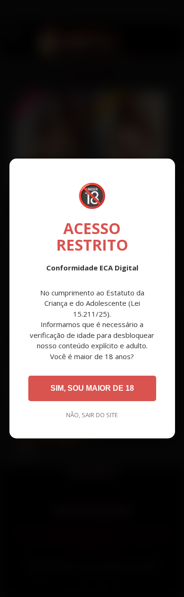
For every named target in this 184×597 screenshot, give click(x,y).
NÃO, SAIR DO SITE (92, 415)
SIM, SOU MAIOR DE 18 (92, 388)
